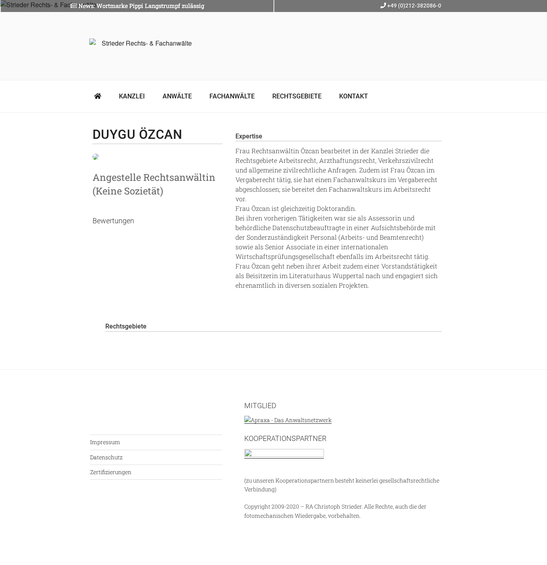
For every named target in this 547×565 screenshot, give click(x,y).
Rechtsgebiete (297, 96)
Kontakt (353, 96)
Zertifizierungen (110, 472)
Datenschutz (106, 457)
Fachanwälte (232, 96)
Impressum (105, 442)
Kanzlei (132, 96)
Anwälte (177, 96)
